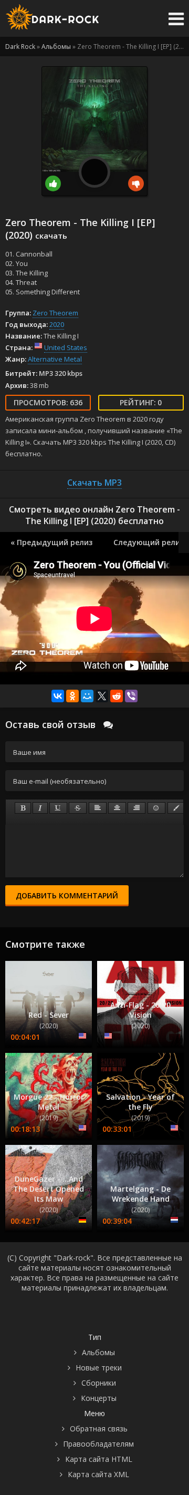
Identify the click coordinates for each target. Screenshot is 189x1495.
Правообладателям (98, 1444)
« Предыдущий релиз (51, 542)
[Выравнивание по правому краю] (136, 808)
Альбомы (98, 1352)
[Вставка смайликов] (156, 808)
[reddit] (116, 696)
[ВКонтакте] (57, 696)
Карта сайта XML (98, 1474)
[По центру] (117, 808)
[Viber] (131, 696)
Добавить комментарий (67, 895)
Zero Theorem (55, 313)
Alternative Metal (55, 359)
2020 (56, 324)
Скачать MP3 (94, 482)
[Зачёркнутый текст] (78, 808)
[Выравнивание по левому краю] (98, 808)
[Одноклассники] (72, 696)
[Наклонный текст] (40, 808)
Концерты (99, 1398)
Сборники (98, 1383)
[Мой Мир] (87, 696)
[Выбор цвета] (176, 808)
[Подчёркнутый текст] (58, 808)
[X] (102, 696)
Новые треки (99, 1368)
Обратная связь (99, 1428)
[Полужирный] (23, 808)
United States (65, 347)
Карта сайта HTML (98, 1459)
